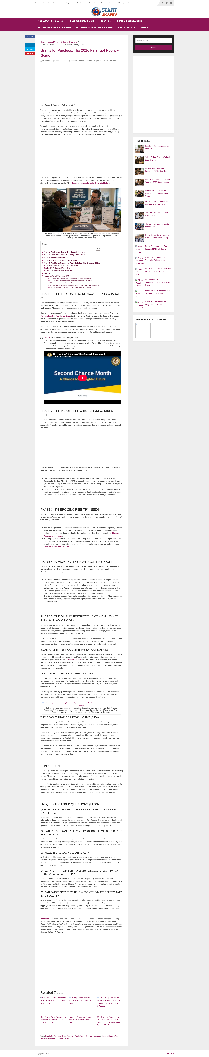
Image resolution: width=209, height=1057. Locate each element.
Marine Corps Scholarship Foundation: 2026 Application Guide (156, 193)
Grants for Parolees (53, 1036)
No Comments (111, 61)
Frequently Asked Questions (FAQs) (57, 276)
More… (144, 27)
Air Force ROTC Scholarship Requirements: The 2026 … (156, 203)
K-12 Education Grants (50, 21)
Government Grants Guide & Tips (94, 27)
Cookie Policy (57, 3)
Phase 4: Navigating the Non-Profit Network (60, 260)
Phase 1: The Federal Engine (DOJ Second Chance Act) (65, 252)
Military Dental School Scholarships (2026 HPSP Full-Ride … (157, 282)
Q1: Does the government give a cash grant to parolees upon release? (71, 278)
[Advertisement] (84, 84)
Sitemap (121, 3)
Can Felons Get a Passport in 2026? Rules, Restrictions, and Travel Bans (53, 1020)
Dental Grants (126, 27)
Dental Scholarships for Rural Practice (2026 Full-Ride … (156, 247)
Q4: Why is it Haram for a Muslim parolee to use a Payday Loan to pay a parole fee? (74, 285)
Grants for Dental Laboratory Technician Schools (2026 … (156, 258)
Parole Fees (79, 1036)
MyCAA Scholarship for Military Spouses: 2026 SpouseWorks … (158, 180)
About (37, 3)
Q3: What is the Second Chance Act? (61, 283)
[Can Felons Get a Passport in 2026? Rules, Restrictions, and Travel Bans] (53, 1006)
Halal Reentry (67, 1036)
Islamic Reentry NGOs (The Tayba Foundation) (62, 266)
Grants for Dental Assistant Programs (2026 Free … (155, 303)
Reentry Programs (93, 1036)
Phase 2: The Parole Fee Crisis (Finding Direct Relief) (64, 255)
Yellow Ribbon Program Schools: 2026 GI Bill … (158, 158)
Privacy (111, 3)
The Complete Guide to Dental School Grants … (157, 225)
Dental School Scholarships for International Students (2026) (157, 236)
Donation (106, 21)
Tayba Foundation (48, 1039)
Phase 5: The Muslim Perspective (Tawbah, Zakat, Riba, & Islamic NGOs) (72, 263)
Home (103, 3)
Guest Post (93, 3)
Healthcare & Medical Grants (54, 27)
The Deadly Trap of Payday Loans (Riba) (60, 270)
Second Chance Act (110, 1036)
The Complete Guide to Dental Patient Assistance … (157, 214)
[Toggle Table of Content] (97, 249)
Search (153, 48)
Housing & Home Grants (81, 21)
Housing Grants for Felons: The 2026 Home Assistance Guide (81, 1020)
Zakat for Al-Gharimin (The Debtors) (58, 268)
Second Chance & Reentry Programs (86, 61)
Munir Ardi (46, 61)
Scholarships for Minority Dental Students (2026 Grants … (157, 292)
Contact (46, 3)
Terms (130, 3)
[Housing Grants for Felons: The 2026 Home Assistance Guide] (81, 1006)
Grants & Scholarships (129, 21)
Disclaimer (81, 3)
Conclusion (48, 273)
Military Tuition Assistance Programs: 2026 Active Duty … (157, 169)
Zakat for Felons (62, 1039)
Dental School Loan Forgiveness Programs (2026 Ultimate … (158, 269)
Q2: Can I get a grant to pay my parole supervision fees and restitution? (71, 280)
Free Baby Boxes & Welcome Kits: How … (157, 147)
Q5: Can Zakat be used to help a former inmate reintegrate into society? (71, 287)
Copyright (70, 3)
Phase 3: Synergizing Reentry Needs (58, 257)
